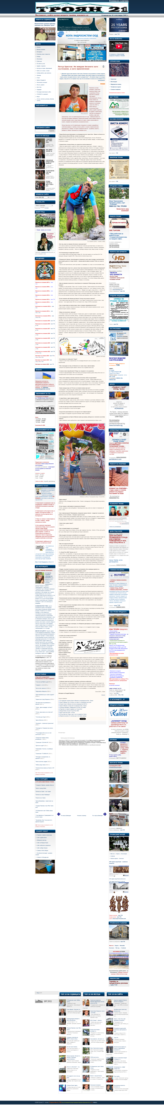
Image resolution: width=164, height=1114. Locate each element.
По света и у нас (41, 63)
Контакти (121, 858)
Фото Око (39, 87)
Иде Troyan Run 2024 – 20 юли (67, 712)
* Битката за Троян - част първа (43, 791)
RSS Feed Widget (45, 123)
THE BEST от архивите (42, 94)
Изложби (122, 945)
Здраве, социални (41, 66)
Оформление (85, 1102)
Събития (113, 856)
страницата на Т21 (45, 252)
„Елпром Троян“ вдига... (72, 1085)
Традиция (39, 89)
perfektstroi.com (115, 459)
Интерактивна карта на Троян (117, 92)
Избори (38, 56)
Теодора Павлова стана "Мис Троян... (50, 172)
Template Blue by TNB (55, 1102)
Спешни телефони (115, 89)
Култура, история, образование (44, 68)
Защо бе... (116, 1037)
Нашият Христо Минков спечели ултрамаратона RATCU (73, 704)
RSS (92, 1102)
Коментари (71, 1102)
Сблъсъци (39, 61)
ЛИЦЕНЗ (95, 1102)
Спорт (38, 77)
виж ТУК (53, 328)
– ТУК (116, 181)
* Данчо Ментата (39, 720)
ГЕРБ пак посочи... (94, 1057)
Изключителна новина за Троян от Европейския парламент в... (120, 1048)
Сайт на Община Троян (42, 842)
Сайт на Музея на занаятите (44, 845)
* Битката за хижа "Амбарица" (42, 794)
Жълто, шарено (40, 84)
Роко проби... (117, 1076)
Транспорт (113, 79)
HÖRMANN (119, 408)
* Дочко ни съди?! (39, 745)
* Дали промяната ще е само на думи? (44, 694)
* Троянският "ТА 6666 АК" (41, 753)
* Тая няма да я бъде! (40, 717)
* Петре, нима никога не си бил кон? (44, 712)
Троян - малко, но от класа (44, 229)
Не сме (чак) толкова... (72, 1046)
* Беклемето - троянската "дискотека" (44, 723)
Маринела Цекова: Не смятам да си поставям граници (73, 715)
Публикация (66, 1102)
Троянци (39, 75)
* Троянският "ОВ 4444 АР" (41, 742)
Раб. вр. (118, 948)
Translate (46, 208)
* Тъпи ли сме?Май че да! (41, 681)
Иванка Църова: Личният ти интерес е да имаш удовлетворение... (73, 1057)
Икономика (39, 59)
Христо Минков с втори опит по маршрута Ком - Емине (73, 705)
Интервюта (39, 51)
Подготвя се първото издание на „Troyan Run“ (71, 709)
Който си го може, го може (43, 70)
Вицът (38, 96)
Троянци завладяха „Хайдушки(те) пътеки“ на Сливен (73, 707)
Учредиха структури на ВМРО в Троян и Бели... (49, 184)
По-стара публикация (97, 815)
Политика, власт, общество (43, 54)
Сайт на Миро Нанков (42, 848)
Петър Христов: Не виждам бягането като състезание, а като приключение (78, 68)
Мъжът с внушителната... (96, 1075)
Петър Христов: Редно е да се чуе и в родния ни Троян (73, 714)
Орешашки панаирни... (95, 1085)
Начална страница (81, 815)
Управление (80, 1102)
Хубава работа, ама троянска (44, 73)
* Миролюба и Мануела (41, 691)
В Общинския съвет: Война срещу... (49, 140)
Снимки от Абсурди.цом (42, 857)
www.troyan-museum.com (119, 918)
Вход (63, 1102)
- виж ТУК (52, 320)
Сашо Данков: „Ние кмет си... (49, 150)
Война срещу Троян (41, 764)
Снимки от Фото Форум (42, 850)
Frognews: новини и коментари (44, 835)
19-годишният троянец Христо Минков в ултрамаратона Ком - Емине (76, 700)
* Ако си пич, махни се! (41, 688)
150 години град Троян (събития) (117, 881)
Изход (89, 1102)
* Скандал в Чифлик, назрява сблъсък (44, 785)
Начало (38, 47)
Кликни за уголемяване (115, 526)
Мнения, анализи (41, 49)
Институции (114, 81)
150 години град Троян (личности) (117, 878)
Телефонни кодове (116, 86)
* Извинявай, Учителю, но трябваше (44, 748)
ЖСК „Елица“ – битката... (96, 1020)
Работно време (114, 858)
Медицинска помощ (116, 84)
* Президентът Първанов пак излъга (44, 728)
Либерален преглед (41, 840)
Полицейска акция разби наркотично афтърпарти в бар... (120, 1030)
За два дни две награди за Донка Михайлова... (50, 161)
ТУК (39, 312)
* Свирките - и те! (39, 685)
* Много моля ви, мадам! (41, 761)
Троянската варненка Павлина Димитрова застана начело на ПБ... (97, 1002)
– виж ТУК (117, 34)
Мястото (113, 853)
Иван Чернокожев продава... (97, 1048)
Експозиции (124, 853)
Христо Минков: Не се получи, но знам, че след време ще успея (75, 702)
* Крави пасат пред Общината (42, 699)
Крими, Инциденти (41, 80)
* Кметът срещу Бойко (40, 788)
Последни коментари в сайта (44, 91)
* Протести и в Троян (40, 797)
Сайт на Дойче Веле (42, 837)
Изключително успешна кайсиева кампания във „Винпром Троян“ (45, 24)
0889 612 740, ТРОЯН (118, 206)
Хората (118, 853)
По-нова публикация (66, 815)
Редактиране (76, 1102)
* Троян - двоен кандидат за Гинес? (43, 707)
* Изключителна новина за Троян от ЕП (44, 767)
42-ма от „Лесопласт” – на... (73, 1066)
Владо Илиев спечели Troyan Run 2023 (69, 710)
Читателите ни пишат (42, 82)
